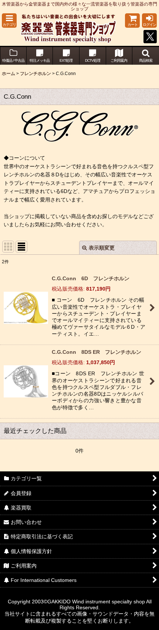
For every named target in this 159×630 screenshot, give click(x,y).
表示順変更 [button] (102, 248)
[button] (9, 20)
